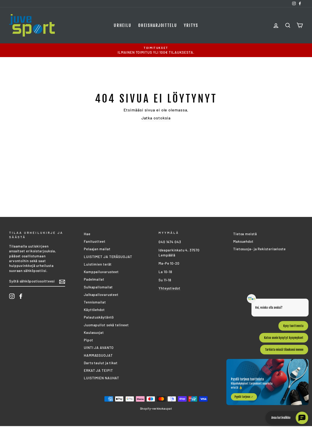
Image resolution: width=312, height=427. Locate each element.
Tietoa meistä (245, 234)
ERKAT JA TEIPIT (98, 370)
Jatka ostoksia (156, 117)
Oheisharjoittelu (157, 25)
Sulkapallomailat (98, 287)
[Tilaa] (62, 282)
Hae (87, 234)
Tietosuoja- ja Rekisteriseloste (259, 249)
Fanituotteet (95, 241)
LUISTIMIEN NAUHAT (101, 378)
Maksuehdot (243, 241)
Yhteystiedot (169, 288)
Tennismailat (95, 302)
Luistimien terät (98, 264)
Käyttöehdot (94, 310)
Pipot (88, 340)
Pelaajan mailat (97, 249)
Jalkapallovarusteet (101, 295)
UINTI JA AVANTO (99, 347)
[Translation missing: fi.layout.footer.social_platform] (12, 296)
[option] (156, 50)
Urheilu (122, 25)
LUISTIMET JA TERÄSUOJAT (108, 257)
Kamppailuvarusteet (101, 272)
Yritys (191, 25)
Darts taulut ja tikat (101, 363)
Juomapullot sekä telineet (106, 325)
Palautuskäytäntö (99, 317)
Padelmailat (94, 279)
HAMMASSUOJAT (98, 355)
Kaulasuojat (94, 332)
